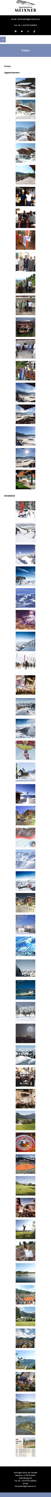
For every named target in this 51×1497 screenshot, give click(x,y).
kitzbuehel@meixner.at (25, 1486)
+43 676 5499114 (28, 1481)
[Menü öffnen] (3, 39)
